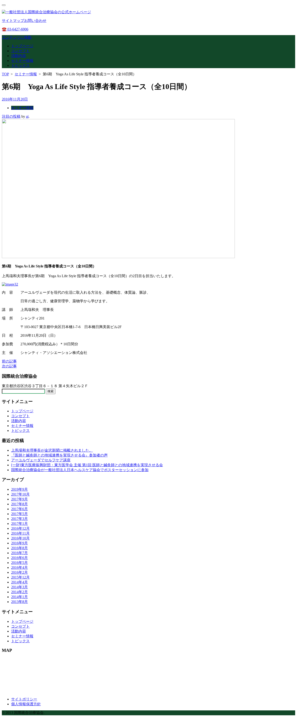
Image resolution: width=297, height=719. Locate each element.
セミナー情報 (22, 61)
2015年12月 (20, 577)
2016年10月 (20, 538)
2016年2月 (19, 572)
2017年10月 (20, 494)
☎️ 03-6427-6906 (15, 29)
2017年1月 (19, 524)
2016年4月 (19, 567)
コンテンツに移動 (17, 37)
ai (27, 116)
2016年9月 (19, 543)
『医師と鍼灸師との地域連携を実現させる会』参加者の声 (59, 455)
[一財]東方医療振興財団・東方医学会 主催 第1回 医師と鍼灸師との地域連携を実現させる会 (87, 465)
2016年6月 (19, 558)
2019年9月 (19, 489)
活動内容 (18, 56)
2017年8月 (19, 504)
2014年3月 (19, 587)
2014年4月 (19, 582)
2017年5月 (19, 514)
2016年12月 (20, 528)
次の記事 (9, 366)
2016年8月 (19, 548)
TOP (5, 74)
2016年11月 (20, 533)
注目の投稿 (11, 116)
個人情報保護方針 (26, 704)
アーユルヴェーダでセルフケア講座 (41, 460)
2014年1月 (19, 597)
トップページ (22, 46)
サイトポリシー (24, 699)
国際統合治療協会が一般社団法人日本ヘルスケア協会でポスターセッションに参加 (79, 470)
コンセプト (20, 51)
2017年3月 (19, 519)
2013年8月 (19, 602)
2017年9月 (19, 499)
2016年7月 (19, 553)
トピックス (20, 65)
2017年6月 (19, 509)
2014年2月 (19, 592)
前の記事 (9, 361)
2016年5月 (19, 563)
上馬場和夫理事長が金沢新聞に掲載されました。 (52, 450)
